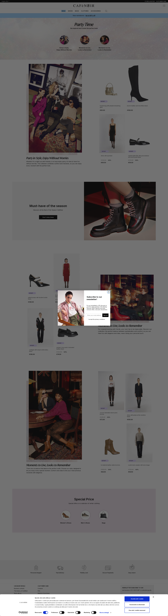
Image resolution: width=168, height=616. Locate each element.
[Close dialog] (108, 291)
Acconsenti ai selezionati (137, 604)
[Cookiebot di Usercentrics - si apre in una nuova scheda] (23, 612)
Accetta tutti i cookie (137, 599)
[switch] (61, 612)
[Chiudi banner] (153, 597)
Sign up (105, 315)
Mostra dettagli (104, 612)
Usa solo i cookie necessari (137, 610)
